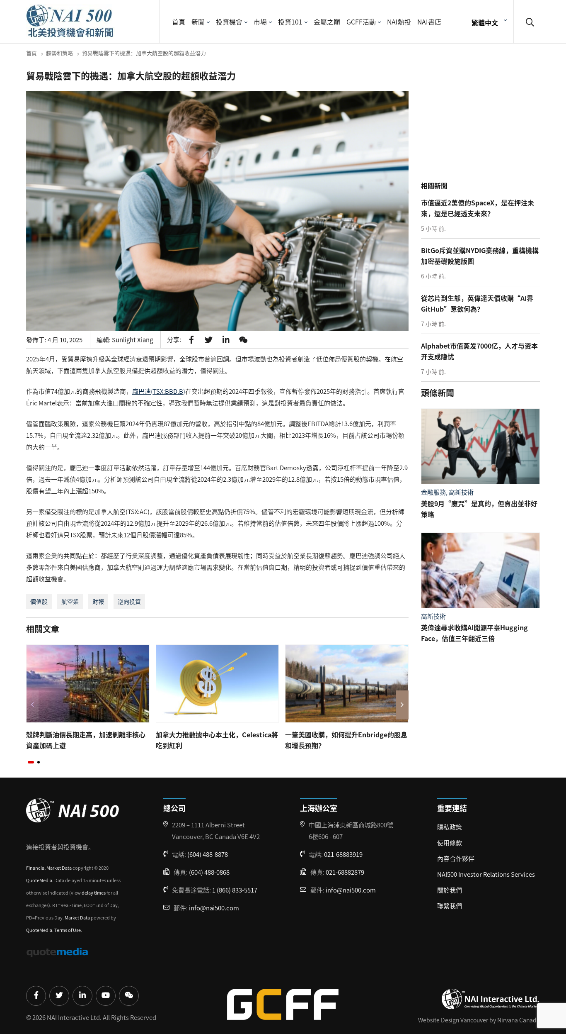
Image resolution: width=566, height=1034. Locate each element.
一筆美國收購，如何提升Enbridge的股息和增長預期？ (346, 739)
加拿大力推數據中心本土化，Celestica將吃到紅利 (217, 739)
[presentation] (32, 704)
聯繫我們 (449, 905)
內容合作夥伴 (455, 858)
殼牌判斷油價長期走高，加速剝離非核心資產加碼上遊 (85, 739)
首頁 (178, 22)
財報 (98, 601)
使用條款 (449, 842)
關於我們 (449, 889)
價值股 (39, 601)
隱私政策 (449, 826)
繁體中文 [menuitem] (485, 22)
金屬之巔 (327, 22)
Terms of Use (67, 930)
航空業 (70, 601)
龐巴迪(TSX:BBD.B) (158, 391)
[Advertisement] (482, 124)
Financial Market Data (49, 867)
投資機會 (229, 22)
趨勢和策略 (59, 53)
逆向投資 (129, 601)
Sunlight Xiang (132, 339)
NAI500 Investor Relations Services (486, 874)
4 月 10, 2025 (65, 339)
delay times (94, 892)
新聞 (198, 22)
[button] (31, 762)
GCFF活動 (361, 22)
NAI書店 (429, 22)
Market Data (77, 917)
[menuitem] (488, 22)
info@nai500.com (214, 907)
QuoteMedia (39, 880)
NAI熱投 (399, 22)
